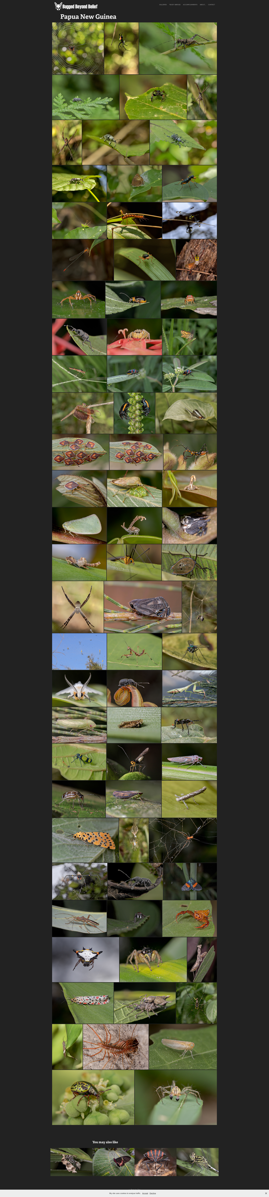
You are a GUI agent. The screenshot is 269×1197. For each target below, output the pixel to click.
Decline (153, 1193)
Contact (211, 5)
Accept (145, 1193)
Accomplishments (190, 5)
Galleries (163, 5)
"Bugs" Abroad (175, 5)
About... (203, 5)
